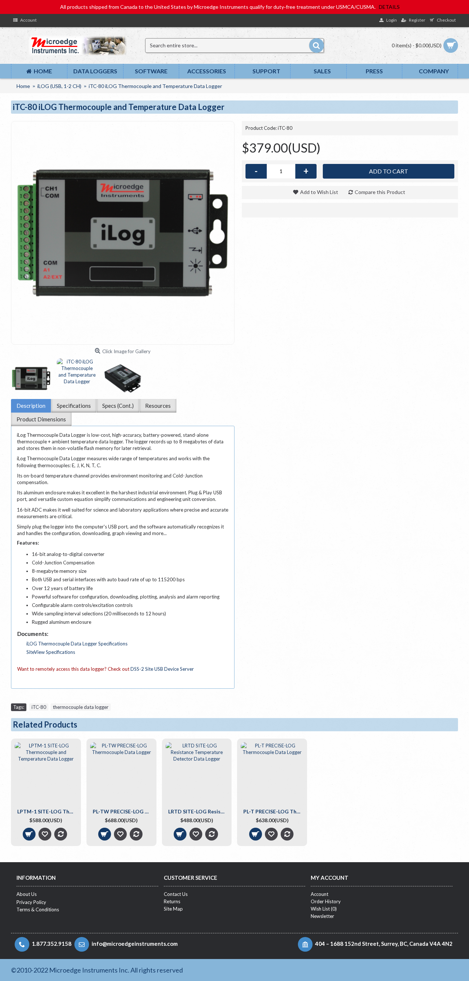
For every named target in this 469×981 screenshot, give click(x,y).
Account (319, 894)
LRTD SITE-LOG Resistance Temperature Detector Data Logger (198, 811)
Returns (172, 901)
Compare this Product (380, 192)
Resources (158, 405)
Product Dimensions (41, 419)
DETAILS (389, 7)
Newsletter (322, 916)
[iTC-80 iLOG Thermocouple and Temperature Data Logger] (122, 233)
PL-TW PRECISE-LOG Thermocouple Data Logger (123, 811)
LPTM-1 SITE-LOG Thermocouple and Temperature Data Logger (47, 811)
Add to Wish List (319, 192)
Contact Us (176, 894)
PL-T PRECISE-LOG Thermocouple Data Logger (273, 811)
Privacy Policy (31, 902)
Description (30, 405)
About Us (26, 894)
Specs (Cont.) (118, 405)
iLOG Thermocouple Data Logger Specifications (77, 644)
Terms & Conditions (37, 909)
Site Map (173, 909)
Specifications (74, 405)
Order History (326, 901)
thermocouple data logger (80, 707)
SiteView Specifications (50, 652)
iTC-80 (39, 707)
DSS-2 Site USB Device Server (162, 669)
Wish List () (324, 909)
